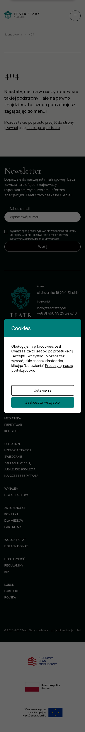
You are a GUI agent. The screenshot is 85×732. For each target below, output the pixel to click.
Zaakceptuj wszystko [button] (42, 402)
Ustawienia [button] (42, 390)
